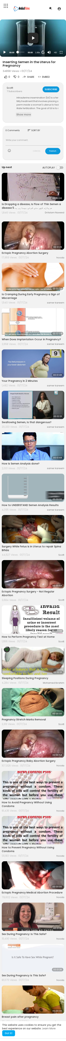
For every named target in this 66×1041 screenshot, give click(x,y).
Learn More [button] (49, 1028)
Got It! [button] (8, 1033)
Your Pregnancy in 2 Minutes (20, 381)
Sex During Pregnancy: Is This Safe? (24, 934)
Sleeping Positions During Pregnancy (25, 678)
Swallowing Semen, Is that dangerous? (26, 422)
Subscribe (51, 89)
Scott (10, 88)
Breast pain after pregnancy (20, 1017)
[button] (59, 8)
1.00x (37, 52)
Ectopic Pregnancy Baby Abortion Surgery (28, 761)
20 (43, 52)
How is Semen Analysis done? (20, 463)
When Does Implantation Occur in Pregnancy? (31, 339)
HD (55, 52)
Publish (52, 151)
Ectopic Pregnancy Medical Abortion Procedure (32, 892)
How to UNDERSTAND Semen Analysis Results (30, 505)
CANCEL (36, 151)
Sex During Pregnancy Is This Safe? (24, 975)
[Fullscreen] (61, 52)
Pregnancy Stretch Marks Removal (24, 719)
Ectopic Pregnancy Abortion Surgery (25, 253)
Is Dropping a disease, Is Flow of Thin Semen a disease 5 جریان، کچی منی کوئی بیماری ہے (31, 206)
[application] (33, 38)
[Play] (4, 52)
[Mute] (49, 52)
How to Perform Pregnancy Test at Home (28, 637)
